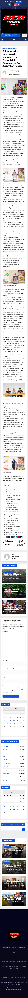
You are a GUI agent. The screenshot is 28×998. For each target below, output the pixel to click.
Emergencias (6, 572)
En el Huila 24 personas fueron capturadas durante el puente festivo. (19, 544)
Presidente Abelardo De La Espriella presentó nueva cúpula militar (14, 883)
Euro (4, 756)
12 (10, 720)
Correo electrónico (8, 669)
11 (7, 720)
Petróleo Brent (6, 763)
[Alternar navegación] (13, 40)
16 (23, 720)
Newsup (22, 947)
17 (4, 723)
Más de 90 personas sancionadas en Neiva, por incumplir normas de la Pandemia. (14, 988)
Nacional (6, 879)
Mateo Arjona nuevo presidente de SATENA (13, 898)
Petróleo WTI (6, 766)
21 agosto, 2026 (9, 853)
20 (14, 723)
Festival (11, 48)
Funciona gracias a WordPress (10, 947)
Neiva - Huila (6, 863)
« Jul (4, 734)
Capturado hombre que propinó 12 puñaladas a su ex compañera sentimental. (14, 972)
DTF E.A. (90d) (6, 780)
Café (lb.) (5, 770)
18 (7, 723)
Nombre (5, 660)
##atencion (21, 72)
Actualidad (5, 48)
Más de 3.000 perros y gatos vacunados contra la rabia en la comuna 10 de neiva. (14, 983)
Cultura (6, 605)
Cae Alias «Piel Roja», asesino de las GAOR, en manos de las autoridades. (14, 967)
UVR (4, 777)
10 (4, 720)
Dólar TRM (5, 746)
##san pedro (16, 74)
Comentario (6, 631)
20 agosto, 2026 (9, 885)
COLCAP (5, 759)
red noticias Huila (14, 70)
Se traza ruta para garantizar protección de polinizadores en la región (14, 993)
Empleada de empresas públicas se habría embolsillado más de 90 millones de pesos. (14, 978)
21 (17, 723)
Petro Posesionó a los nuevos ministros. (9, 542)
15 (20, 720)
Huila (16, 48)
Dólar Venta (5, 749)
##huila (10, 74)
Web (4, 677)
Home (14, 952)
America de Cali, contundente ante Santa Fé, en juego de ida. (14, 962)
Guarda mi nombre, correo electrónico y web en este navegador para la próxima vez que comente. (14, 690)
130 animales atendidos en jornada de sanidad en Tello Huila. (14, 956)
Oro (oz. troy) (6, 773)
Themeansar (14, 949)
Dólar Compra (6, 753)
